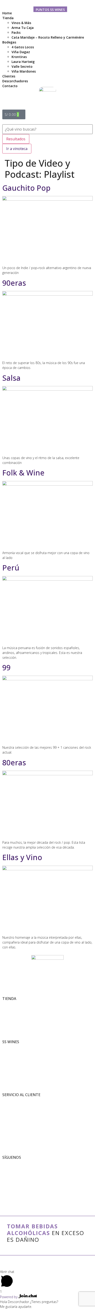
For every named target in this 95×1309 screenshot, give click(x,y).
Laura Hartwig (23, 61)
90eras (14, 283)
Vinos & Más (21, 23)
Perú (10, 568)
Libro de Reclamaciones (16, 1110)
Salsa (11, 378)
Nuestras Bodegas (13, 1052)
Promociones (10, 1014)
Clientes (8, 76)
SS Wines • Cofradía (14, 1163)
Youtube (7, 1178)
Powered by (9, 1297)
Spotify (6, 1182)
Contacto (7, 1120)
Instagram (8, 1173)
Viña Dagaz (21, 52)
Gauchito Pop (26, 188)
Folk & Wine (23, 473)
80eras (14, 762)
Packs (16, 32)
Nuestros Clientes (13, 1057)
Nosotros (7, 1047)
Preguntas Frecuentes (15, 1115)
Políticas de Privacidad (15, 1105)
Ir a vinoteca (16, 148)
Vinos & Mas (9, 1004)
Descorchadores (15, 81)
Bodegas (9, 42)
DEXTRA (50, 1264)
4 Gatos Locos (23, 47)
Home (7, 13)
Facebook (8, 1168)
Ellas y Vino (22, 857)
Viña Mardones (24, 71)
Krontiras (19, 57)
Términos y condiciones (16, 1100)
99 (6, 667)
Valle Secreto (22, 66)
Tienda (8, 18)
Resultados (15, 138)
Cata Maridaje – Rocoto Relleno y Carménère (48, 37)
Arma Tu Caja (23, 27)
